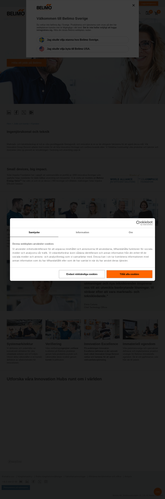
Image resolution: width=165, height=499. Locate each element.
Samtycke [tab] (34, 232)
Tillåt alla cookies (129, 274)
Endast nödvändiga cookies (81, 274)
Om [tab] (131, 232)
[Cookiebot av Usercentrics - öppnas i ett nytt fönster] (138, 223)
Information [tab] (82, 232)
